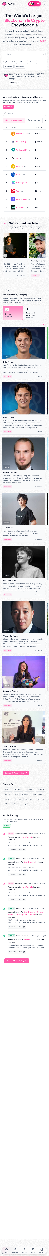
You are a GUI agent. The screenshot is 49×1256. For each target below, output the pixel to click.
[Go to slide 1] (41, 324)
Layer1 (26, 804)
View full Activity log (15, 961)
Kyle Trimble (27, 837)
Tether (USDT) (22, 150)
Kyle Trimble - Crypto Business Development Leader (25, 913)
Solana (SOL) (21, 183)
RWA (19, 799)
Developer (40, 789)
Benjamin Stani (30, 939)
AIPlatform (40, 799)
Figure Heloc (21, 199)
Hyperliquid (21, 207)
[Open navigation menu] (44, 3)
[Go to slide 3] (45, 324)
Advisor (7, 794)
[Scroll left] (5, 256)
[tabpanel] (24, 168)
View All (7, 107)
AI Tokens (22, 62)
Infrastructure (37, 794)
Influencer (28, 799)
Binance (19, 166)
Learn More (15, 82)
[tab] (14, 120)
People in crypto (21, 834)
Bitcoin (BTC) (21, 134)
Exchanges (20, 67)
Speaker (29, 789)
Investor (25, 794)
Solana (16, 804)
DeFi (13, 62)
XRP (18, 158)
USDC (18, 175)
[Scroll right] (44, 256)
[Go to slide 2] (43, 324)
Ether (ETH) (21, 142)
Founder (7, 789)
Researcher (9, 799)
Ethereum (8, 67)
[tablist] (24, 120)
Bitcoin (32, 62)
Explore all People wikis (14, 773)
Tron (18, 191)
